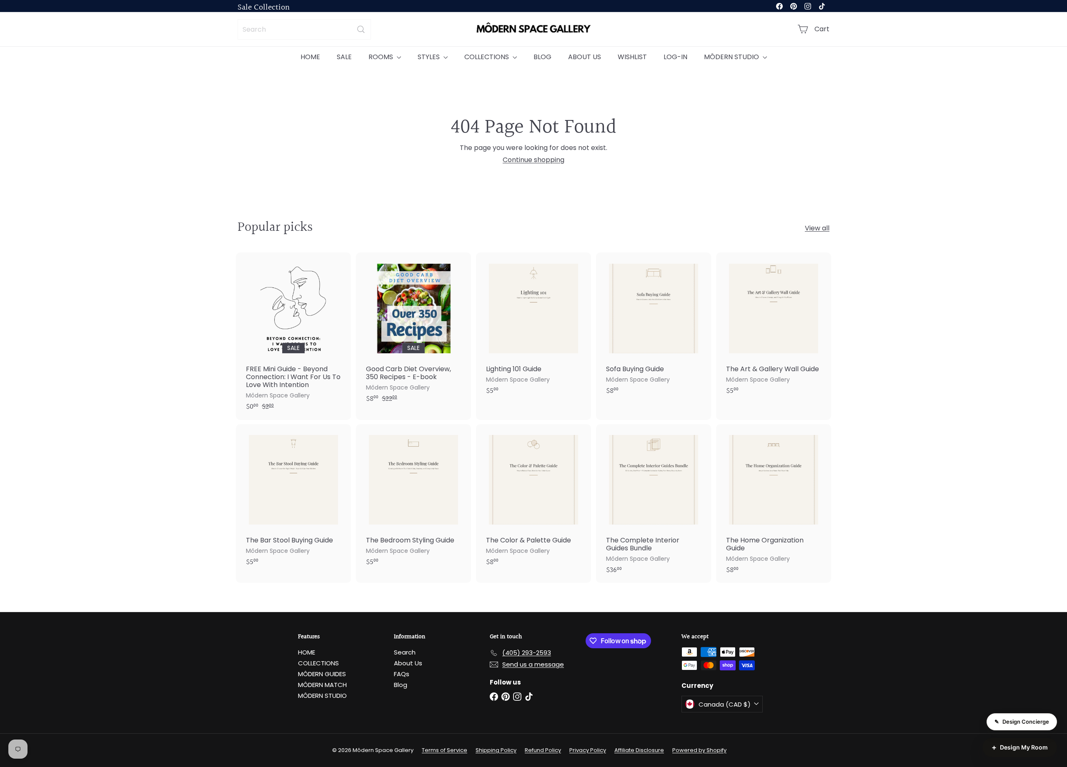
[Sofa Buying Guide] (653, 328)
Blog (400, 684)
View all (817, 228)
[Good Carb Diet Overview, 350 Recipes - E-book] (413, 332)
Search (405, 652)
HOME (310, 57)
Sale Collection (264, 7)
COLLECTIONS (487, 57)
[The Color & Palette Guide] (533, 499)
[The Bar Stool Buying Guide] (293, 499)
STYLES (429, 57)
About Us (408, 663)
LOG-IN (675, 57)
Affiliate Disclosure (639, 750)
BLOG (542, 57)
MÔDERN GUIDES (322, 674)
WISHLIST (632, 57)
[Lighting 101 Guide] (533, 328)
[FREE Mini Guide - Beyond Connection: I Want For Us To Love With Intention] (293, 336)
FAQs (401, 674)
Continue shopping (533, 160)
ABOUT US (584, 57)
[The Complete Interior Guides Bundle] (653, 503)
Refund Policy (543, 750)
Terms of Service (444, 750)
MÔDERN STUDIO (732, 57)
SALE (344, 57)
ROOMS (381, 57)
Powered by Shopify (699, 750)
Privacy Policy (587, 750)
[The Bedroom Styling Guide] (413, 499)
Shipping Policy (496, 750)
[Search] (361, 29)
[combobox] (304, 29)
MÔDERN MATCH (322, 684)
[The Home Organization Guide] (773, 503)
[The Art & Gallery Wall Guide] (773, 328)
